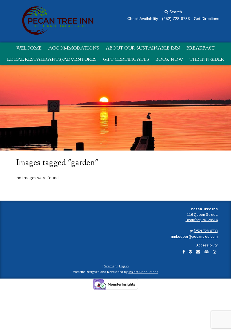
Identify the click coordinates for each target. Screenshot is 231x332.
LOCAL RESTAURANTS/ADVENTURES (52, 59)
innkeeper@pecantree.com (194, 236)
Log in (124, 266)
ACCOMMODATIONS (73, 48)
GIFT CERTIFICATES (126, 59)
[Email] (198, 251)
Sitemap (110, 266)
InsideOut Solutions (143, 272)
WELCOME (29, 48)
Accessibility (207, 245)
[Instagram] (214, 251)
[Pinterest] (190, 251)
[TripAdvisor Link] (206, 251)
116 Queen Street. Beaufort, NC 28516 (202, 217)
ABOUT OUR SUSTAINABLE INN (143, 48)
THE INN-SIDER (207, 59)
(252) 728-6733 (206, 230)
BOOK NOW (169, 59)
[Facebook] (184, 251)
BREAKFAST (200, 48)
